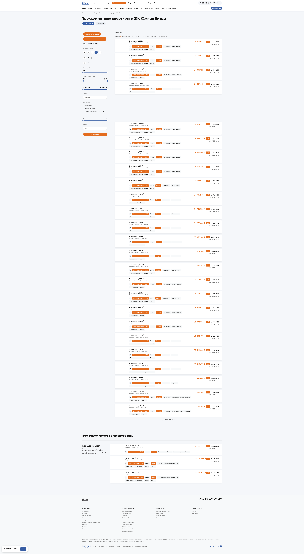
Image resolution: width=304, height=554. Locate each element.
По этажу (154, 36)
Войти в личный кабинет (141, 546)
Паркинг (129, 8)
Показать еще (168, 419)
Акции (130, 3)
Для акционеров (86, 515)
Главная (84, 13)
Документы (172, 8)
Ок (23, 549)
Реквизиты (85, 524)
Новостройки (159, 513)
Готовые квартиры (161, 515)
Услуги (150, 3)
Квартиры (107, 3)
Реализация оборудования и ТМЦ (91, 522)
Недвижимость (97, 3)
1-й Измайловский (127, 524)
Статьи (84, 518)
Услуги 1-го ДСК (197, 508)
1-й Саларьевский (127, 511)
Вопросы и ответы (160, 8)
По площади (146, 36)
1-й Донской (125, 518)
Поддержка (85, 529)
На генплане (100, 23)
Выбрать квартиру (110, 8)
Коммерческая (160, 518)
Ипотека (194, 511)
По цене (117, 36)
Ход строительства (146, 8)
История (84, 513)
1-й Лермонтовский (127, 529)
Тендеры (84, 520)
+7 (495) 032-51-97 (210, 499)
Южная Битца (93, 13)
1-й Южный (125, 515)
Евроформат (92, 58)
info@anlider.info (110, 546)
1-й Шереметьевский (128, 522)
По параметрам (88, 23)
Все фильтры (95, 134)
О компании (158, 3)
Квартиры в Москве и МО (163, 511)
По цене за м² (162, 36)
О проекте (98, 8)
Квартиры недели (93, 44)
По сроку (138, 36)
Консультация (216, 8)
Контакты (84, 526)
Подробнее (6, 550)
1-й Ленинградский (127, 531)
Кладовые (121, 8)
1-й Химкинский (126, 513)
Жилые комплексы (128, 508)
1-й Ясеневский (126, 520)
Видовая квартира (93, 63)
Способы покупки (140, 3)
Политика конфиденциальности (124, 546)
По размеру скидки (128, 36)
